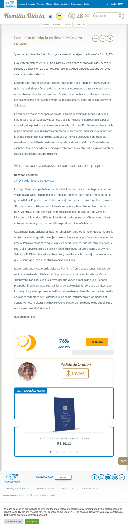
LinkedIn (121, 478)
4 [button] (70, 451)
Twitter (101, 478)
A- (103, 38)
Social (86, 4)
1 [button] (50, 451)
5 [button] (77, 451)
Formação (30, 4)
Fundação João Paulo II (18, 488)
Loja (120, 4)
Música (49, 4)
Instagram (115, 478)
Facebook (94, 478)
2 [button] (57, 451)
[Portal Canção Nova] (10, 4)
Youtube (108, 478)
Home (45, 24)
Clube (56, 4)
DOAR (63, 477)
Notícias (40, 4)
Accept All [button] (32, 521)
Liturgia (80, 24)
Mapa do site (68, 488)
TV (107, 4)
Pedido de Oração (45, 488)
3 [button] (64, 451)
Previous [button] (16, 423)
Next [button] (112, 423)
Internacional (88, 488)
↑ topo (123, 461)
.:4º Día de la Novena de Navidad (34, 180)
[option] (64, 423)
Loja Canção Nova (31, 390)
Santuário (65, 4)
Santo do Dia (62, 24)
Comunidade (76, 4)
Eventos (21, 4)
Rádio (113, 4)
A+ (95, 38)
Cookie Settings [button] (14, 521)
